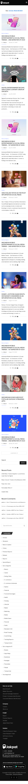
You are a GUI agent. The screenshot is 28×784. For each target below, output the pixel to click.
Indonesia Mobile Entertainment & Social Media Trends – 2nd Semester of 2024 (13, 244)
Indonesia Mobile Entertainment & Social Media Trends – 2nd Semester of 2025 (13, 38)
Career (6, 573)
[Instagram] (14, 777)
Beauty (6, 569)
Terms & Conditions (17, 774)
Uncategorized (7, 674)
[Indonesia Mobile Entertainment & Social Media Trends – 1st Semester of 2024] (14, 332)
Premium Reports (7, 552)
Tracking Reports (8, 639)
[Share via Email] (17, 58)
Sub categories (7, 566)
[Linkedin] (11, 777)
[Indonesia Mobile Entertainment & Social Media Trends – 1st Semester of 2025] (14, 127)
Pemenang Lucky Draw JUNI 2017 (15, 518)
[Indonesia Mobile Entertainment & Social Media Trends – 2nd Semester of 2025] (14, 22)
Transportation (8, 643)
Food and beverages (9, 594)
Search (4, 460)
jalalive (3, 502)
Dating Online (7, 576)
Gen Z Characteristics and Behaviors (16, 502)
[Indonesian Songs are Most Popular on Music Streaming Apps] (14, 383)
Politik (5, 625)
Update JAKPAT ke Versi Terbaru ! (15, 510)
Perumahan (7, 664)
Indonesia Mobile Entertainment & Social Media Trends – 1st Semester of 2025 (13, 143)
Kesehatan (7, 657)
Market (6, 608)
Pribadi (6, 667)
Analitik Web (5, 492)
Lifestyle (6, 604)
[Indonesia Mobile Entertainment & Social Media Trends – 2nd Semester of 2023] (14, 423)
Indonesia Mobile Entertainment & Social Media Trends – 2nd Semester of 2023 (13, 439)
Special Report (7, 562)
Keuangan (6, 660)
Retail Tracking (8, 632)
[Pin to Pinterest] (15, 58)
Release (5, 555)
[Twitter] (16, 777)
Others (5, 548)
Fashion (6, 587)
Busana (6, 650)
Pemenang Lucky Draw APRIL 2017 (15, 506)
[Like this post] (10, 58)
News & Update (7, 544)
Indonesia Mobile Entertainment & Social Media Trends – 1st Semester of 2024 (13, 347)
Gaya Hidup (7, 653)
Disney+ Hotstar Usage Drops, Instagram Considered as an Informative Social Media (13, 296)
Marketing (6, 611)
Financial (6, 590)
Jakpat (5, 42)
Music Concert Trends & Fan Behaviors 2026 (14, 480)
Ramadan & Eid (8, 629)
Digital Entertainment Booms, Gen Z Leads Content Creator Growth (13, 89)
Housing (6, 601)
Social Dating (7, 636)
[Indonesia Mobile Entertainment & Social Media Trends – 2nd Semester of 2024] (14, 228)
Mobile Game (7, 618)
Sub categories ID (7, 646)
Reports (5, 559)
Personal (6, 622)
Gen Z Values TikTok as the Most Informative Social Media (14, 194)
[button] (14, 782)
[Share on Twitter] (14, 58)
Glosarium (5, 541)
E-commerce (7, 580)
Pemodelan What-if (7, 488)
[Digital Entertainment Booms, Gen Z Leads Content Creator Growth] (14, 74)
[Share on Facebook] (12, 58)
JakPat (3, 510)
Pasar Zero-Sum (6, 484)
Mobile (6, 615)
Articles (5, 537)
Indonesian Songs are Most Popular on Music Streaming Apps (13, 399)
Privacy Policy (9, 774)
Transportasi (7, 671)
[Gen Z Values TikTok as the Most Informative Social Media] (14, 179)
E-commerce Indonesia (10, 583)
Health (6, 597)
